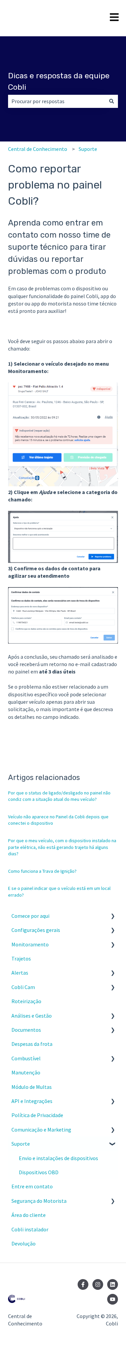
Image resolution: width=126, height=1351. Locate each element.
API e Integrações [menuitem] (31, 1101)
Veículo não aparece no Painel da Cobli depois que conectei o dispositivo (58, 820)
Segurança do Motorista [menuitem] (39, 1200)
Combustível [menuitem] (26, 1058)
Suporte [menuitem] (20, 1143)
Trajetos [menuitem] (21, 958)
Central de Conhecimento (37, 149)
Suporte (88, 149)
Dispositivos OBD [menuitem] (38, 1172)
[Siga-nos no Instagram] (97, 1284)
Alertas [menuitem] (19, 972)
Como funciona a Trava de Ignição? (42, 871)
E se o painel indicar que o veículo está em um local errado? (59, 891)
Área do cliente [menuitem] (28, 1215)
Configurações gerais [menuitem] (35, 930)
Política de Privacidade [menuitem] (37, 1115)
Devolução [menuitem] (23, 1243)
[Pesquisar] (111, 101)
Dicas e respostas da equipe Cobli (59, 81)
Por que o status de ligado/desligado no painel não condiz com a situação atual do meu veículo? (59, 796)
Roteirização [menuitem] (26, 1001)
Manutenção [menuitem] (25, 1072)
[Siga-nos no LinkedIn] (112, 1284)
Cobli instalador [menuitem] (29, 1229)
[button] (112, 916)
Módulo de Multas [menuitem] (31, 1086)
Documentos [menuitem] (26, 1029)
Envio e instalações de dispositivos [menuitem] (58, 1158)
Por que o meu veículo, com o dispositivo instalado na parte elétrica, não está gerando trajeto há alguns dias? (62, 847)
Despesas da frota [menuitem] (31, 1043)
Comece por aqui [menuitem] (30, 915)
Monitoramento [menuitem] (30, 944)
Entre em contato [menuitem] (32, 1186)
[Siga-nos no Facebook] (83, 1284)
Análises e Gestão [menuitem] (31, 1015)
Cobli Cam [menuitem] (23, 987)
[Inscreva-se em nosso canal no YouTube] (112, 1299)
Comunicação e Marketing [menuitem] (41, 1129)
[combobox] (56, 101)
